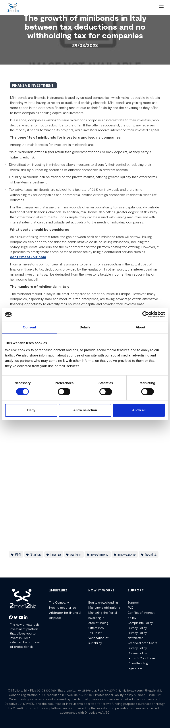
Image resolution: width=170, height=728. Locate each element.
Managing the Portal (102, 612)
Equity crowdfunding (103, 602)
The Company (59, 602)
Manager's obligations (104, 607)
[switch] (64, 391)
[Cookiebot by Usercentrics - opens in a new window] (145, 314)
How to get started (62, 607)
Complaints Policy (140, 623)
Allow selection (85, 410)
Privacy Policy (137, 628)
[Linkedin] (25, 617)
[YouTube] (21, 617)
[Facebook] (11, 617)
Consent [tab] (29, 327)
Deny (31, 410)
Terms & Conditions (141, 658)
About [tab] (140, 327)
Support (133, 602)
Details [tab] (85, 327)
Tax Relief (95, 633)
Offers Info (96, 628)
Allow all (138, 410)
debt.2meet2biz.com (28, 257)
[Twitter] (16, 617)
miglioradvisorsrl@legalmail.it (142, 690)
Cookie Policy (137, 653)
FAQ (130, 607)
